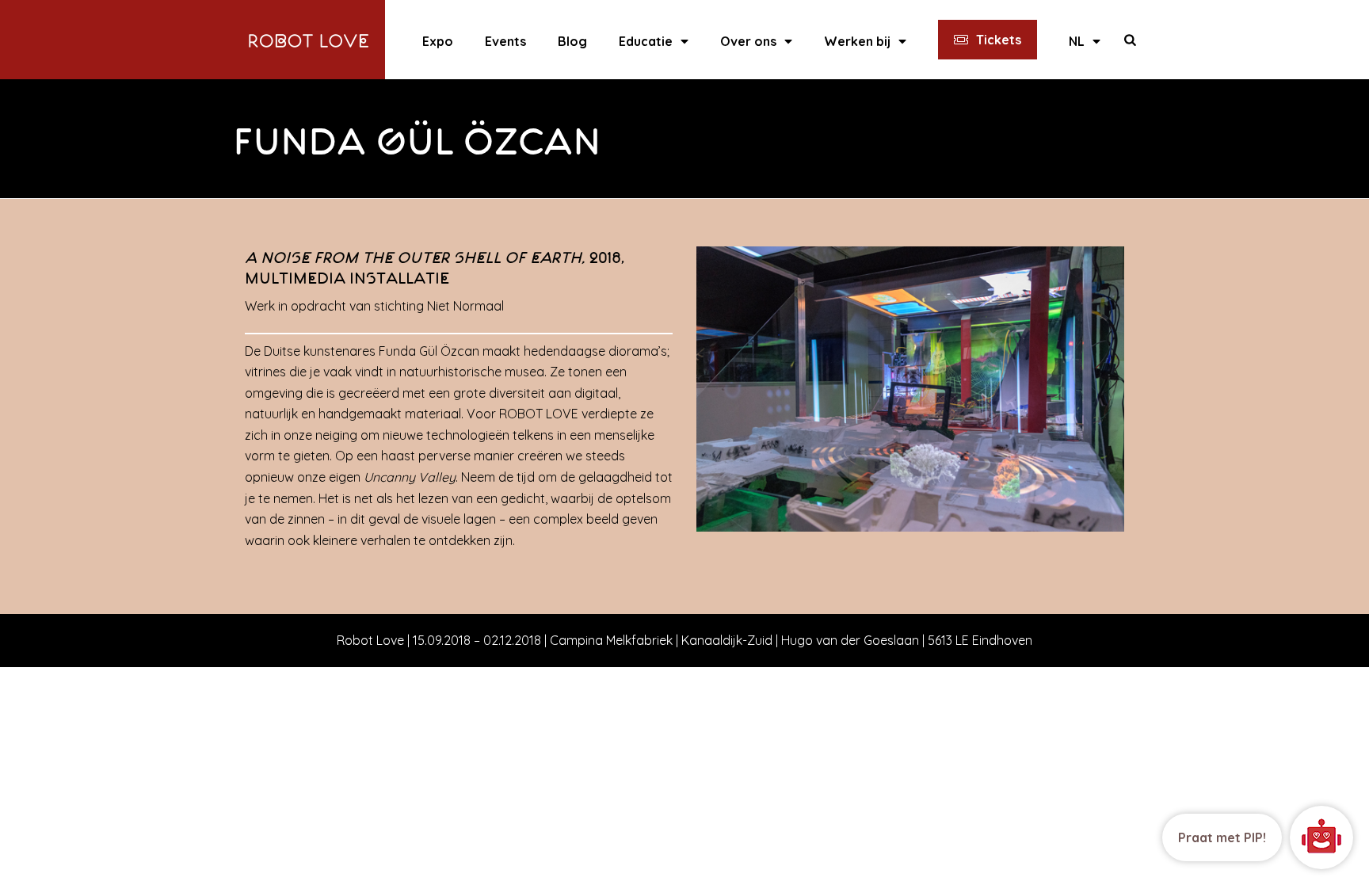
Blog (572, 41)
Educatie (646, 41)
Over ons (748, 41)
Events (505, 41)
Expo (437, 41)
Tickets (998, 40)
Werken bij (857, 41)
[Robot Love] (309, 39)
